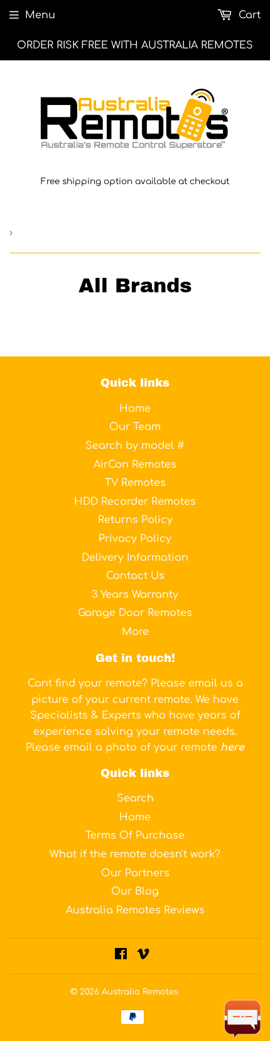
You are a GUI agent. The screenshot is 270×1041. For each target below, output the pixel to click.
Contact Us (135, 575)
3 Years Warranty (135, 594)
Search (135, 798)
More (135, 631)
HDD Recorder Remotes (135, 501)
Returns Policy (135, 520)
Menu (40, 15)
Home (135, 408)
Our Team (135, 426)
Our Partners (135, 873)
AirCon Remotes (135, 464)
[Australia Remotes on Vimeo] (143, 955)
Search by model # (135, 445)
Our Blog (135, 891)
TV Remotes (135, 482)
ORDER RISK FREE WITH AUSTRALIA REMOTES (135, 45)
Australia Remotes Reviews (135, 910)
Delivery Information (135, 557)
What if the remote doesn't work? (135, 854)
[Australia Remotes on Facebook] (120, 955)
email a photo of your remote (153, 747)
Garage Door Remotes (135, 613)
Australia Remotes (140, 992)
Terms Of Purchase (135, 835)
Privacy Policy (135, 538)
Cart (248, 15)
